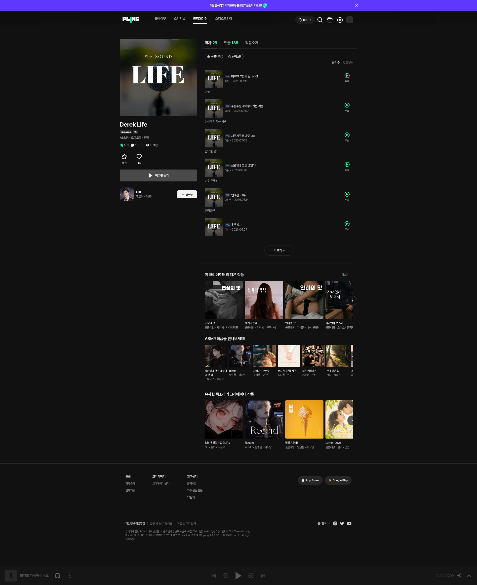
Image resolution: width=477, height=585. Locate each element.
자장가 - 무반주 (261, 371)
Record (232, 371)
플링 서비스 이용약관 (161, 523)
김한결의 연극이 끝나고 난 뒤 (216, 373)
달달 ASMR (291, 443)
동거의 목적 (251, 323)
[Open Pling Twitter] (342, 523)
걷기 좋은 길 (332, 371)
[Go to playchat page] (131, 20)
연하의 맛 (290, 323)
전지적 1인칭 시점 (287, 371)
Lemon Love (333, 443)
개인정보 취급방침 (135, 523)
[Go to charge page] (340, 20)
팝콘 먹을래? (309, 371)
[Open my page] (350, 20)
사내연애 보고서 (333, 323)
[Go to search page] (320, 20)
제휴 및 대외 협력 (186, 523)
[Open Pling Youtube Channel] (349, 523)
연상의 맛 (210, 323)
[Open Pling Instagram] (335, 523)
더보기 (344, 274)
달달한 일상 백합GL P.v (217, 443)
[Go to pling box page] (330, 20)
